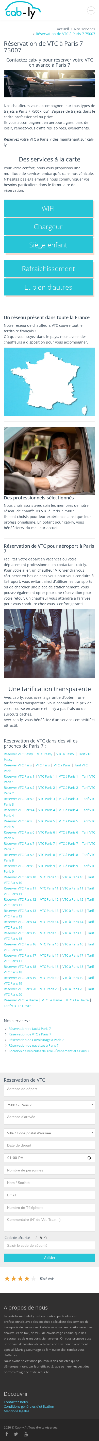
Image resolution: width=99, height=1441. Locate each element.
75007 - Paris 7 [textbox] (19, 1105)
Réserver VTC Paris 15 (20, 933)
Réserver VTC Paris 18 (20, 966)
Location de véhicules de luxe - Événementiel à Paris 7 (49, 1051)
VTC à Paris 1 (68, 776)
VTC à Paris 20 (72, 989)
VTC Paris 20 (49, 989)
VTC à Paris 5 (68, 821)
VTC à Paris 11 (72, 888)
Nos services (84, 28)
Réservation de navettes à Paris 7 (33, 1045)
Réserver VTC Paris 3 (19, 798)
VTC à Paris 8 (68, 854)
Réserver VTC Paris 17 (20, 955)
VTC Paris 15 (49, 933)
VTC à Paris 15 (72, 933)
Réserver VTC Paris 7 (19, 843)
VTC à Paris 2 (68, 787)
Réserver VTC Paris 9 (19, 866)
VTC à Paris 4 (68, 810)
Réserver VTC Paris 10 (20, 877)
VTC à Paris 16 (72, 944)
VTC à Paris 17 (72, 955)
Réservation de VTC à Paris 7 (30, 1034)
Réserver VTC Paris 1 (19, 776)
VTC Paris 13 (49, 910)
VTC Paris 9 (46, 866)
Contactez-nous (16, 1402)
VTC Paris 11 (49, 888)
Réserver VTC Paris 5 (19, 821)
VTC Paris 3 (46, 798)
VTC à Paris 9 (68, 866)
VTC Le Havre (52, 1000)
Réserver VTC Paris (18, 765)
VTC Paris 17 (49, 955)
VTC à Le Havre (77, 1000)
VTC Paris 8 (46, 854)
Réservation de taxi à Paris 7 (30, 1028)
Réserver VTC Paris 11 (20, 888)
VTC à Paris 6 (68, 832)
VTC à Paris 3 (68, 798)
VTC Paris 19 (49, 977)
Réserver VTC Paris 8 (19, 854)
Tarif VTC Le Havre (17, 1005)
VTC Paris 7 (46, 843)
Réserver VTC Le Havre (21, 1000)
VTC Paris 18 (49, 966)
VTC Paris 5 (46, 821)
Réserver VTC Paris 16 (20, 944)
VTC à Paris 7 (68, 843)
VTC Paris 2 (46, 787)
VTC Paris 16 (49, 944)
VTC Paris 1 (46, 776)
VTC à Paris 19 (72, 977)
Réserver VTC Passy (18, 754)
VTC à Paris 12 (72, 899)
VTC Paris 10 (49, 877)
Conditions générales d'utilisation (29, 1406)
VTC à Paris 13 (72, 910)
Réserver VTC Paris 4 (19, 810)
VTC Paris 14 (49, 921)
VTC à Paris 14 (72, 921)
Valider (50, 1257)
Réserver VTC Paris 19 (20, 977)
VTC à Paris (62, 765)
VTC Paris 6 (46, 832)
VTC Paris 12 (49, 899)
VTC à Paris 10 (72, 877)
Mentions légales (16, 1411)
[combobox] (49, 1105)
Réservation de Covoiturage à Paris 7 (36, 1039)
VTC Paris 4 (46, 810)
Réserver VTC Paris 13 (20, 910)
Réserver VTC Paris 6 (19, 832)
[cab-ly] (23, 10)
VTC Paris (43, 765)
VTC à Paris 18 (72, 966)
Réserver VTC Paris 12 (20, 899)
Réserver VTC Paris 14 (20, 921)
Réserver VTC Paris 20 (20, 989)
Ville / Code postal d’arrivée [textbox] (29, 1133)
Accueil (63, 28)
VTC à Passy (65, 754)
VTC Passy (44, 754)
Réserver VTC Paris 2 (19, 787)
